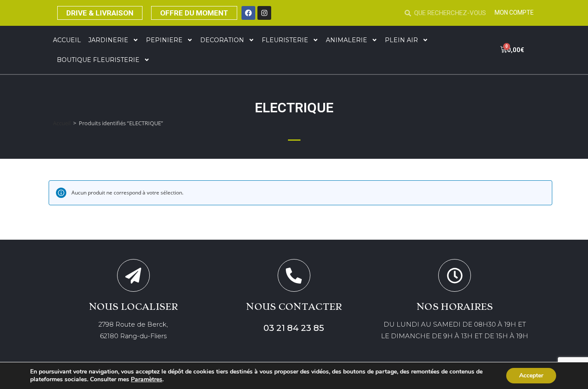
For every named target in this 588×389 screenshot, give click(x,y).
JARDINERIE (108, 40)
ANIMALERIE (346, 40)
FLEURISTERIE (285, 40)
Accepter (531, 375)
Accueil (67, 40)
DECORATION (222, 40)
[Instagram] (264, 13)
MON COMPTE (514, 12)
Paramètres (146, 379)
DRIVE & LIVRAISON (99, 13)
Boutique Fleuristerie (98, 60)
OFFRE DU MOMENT (194, 13)
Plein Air (401, 40)
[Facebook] (248, 13)
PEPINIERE (164, 40)
